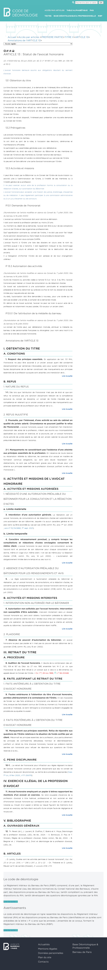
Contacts (43, 961)
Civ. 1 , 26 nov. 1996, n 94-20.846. (52, 673)
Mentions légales (47, 948)
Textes (48, 16)
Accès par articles (54, 10)
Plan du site (44, 957)
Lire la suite (67, 376)
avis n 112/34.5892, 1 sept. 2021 (18, 528)
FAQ (92, 10)
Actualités (44, 944)
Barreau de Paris (82, 952)
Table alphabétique (77, 10)
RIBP (100, 16)
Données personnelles (50, 953)
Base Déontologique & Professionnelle (75, 16)
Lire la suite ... (10, 902)
